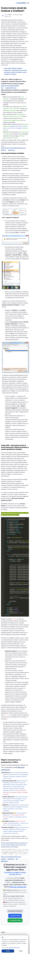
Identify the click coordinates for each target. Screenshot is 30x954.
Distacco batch (24, 805)
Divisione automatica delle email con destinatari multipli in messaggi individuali (15, 792)
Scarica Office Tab (10, 88)
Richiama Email (18, 796)
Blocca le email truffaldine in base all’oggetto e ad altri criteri (15, 798)
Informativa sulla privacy (14, 947)
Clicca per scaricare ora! (17, 887)
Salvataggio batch (14, 805)
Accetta (8, 951)
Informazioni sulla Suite (15, 911)
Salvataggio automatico (21, 806)
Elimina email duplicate (13, 800)
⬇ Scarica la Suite (15, 915)
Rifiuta (21, 951)
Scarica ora (11, 150)
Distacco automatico (8, 808)
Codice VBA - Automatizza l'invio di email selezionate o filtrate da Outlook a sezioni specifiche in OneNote (15, 72)
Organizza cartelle (14, 802)
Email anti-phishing (13, 823)
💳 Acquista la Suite (15, 920)
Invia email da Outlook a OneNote (13, 68)
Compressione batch (8, 806)
